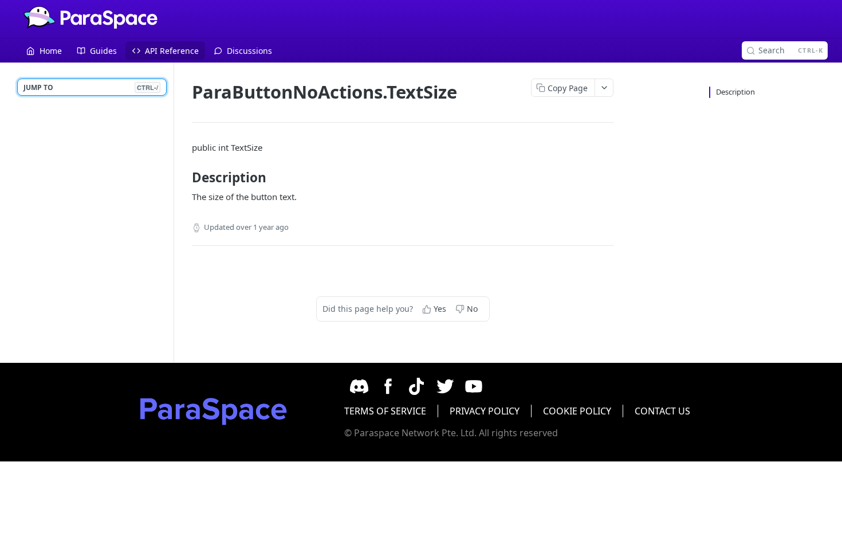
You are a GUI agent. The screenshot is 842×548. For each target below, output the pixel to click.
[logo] (213, 412)
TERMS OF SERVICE (385, 411)
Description (735, 92)
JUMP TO (90, 87)
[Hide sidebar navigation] (171, 212)
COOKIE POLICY (577, 411)
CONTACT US (662, 411)
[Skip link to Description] (184, 178)
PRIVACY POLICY (485, 411)
